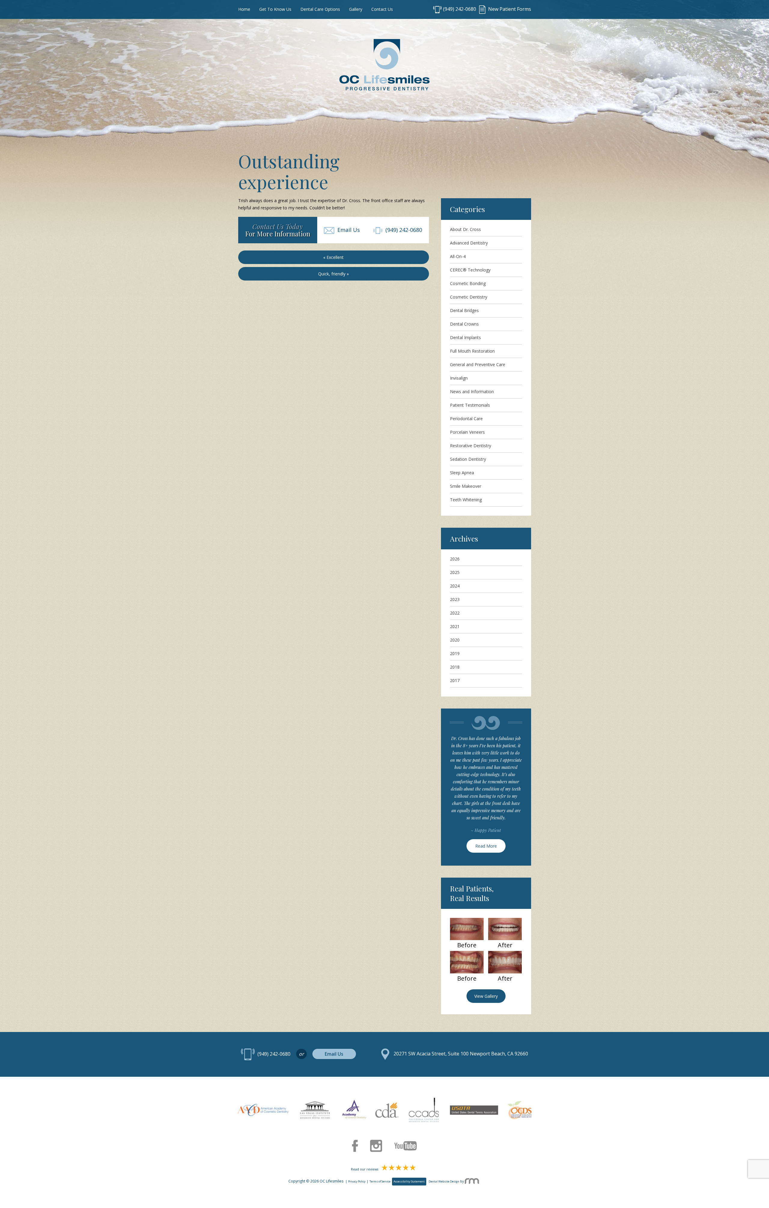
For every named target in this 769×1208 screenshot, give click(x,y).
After (505, 945)
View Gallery (486, 996)
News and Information (472, 391)
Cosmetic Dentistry (468, 297)
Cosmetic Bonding (468, 283)
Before (466, 945)
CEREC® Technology (470, 270)
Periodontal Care (466, 418)
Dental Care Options (320, 9)
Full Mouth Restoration (472, 351)
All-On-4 (458, 256)
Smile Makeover (465, 486)
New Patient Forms (509, 9)
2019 (455, 653)
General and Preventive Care (477, 364)
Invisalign (459, 378)
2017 (455, 680)
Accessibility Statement (409, 1181)
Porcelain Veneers (467, 432)
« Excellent (333, 257)
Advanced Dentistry (469, 243)
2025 (455, 572)
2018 (455, 667)
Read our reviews (365, 1169)
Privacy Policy (357, 1181)
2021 (455, 626)
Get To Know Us (275, 9)
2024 (455, 586)
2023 (455, 599)
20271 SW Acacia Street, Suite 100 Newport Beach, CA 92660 (461, 1054)
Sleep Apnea (462, 472)
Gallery (355, 9)
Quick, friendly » (333, 274)
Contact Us (382, 9)
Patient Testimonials (470, 405)
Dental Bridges (464, 310)
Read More (486, 846)
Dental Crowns (464, 324)
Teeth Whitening (466, 499)
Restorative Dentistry (470, 445)
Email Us (347, 229)
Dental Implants (465, 337)
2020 (455, 640)
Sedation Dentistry (468, 459)
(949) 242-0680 (459, 9)
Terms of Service (380, 1181)
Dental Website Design (444, 1181)
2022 (455, 613)
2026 (455, 559)
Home (244, 9)
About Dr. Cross (465, 229)
